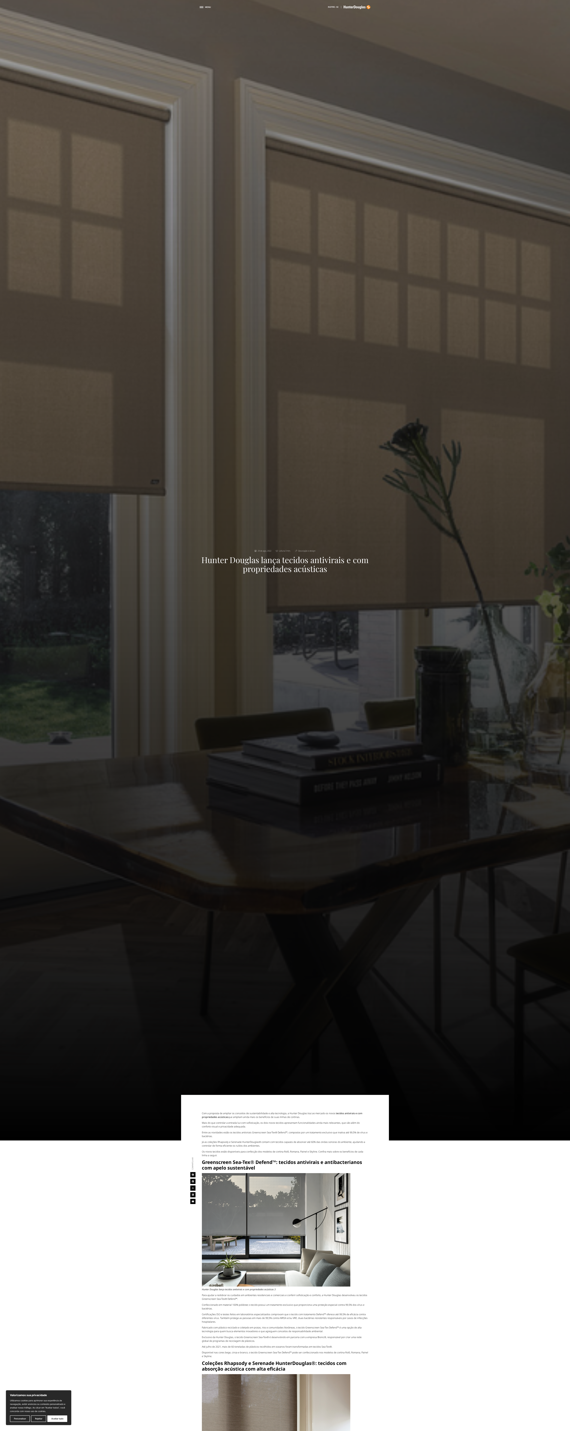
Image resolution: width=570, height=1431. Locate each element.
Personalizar (20, 1418)
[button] (192, 1174)
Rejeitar (38, 1418)
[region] (38, 1407)
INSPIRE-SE (333, 7)
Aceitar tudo (57, 1418)
